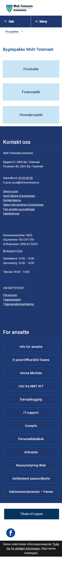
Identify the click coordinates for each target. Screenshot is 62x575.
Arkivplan (31, 452)
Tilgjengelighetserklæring (18, 304)
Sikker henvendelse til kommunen (23, 204)
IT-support (31, 413)
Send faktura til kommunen (19, 196)
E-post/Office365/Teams (31, 360)
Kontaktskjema (12, 200)
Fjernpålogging (31, 399)
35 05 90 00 (25, 178)
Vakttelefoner (11, 213)
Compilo (31, 426)
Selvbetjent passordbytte (31, 478)
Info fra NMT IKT (31, 386)
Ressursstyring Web (31, 465)
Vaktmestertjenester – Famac (31, 492)
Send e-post (10, 191)
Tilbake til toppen (31, 514)
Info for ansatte (31, 347)
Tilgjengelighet (12, 299)
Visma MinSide (31, 373)
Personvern (10, 295)
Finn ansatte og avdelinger (19, 209)
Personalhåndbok (31, 439)
